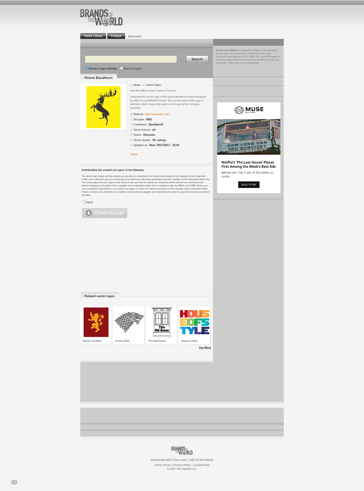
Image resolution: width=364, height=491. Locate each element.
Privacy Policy (182, 465)
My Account (134, 36)
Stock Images (133, 68)
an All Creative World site (115, 26)
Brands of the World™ (101, 17)
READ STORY (248, 184)
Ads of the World (201, 460)
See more (205, 347)
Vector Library (93, 35)
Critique (116, 35)
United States (153, 85)
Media (137, 85)
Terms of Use (162, 465)
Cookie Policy (201, 465)
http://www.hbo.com (157, 114)
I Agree (89, 202)
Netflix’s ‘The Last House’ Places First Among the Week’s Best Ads (248, 164)
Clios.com (179, 460)
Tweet (133, 154)
